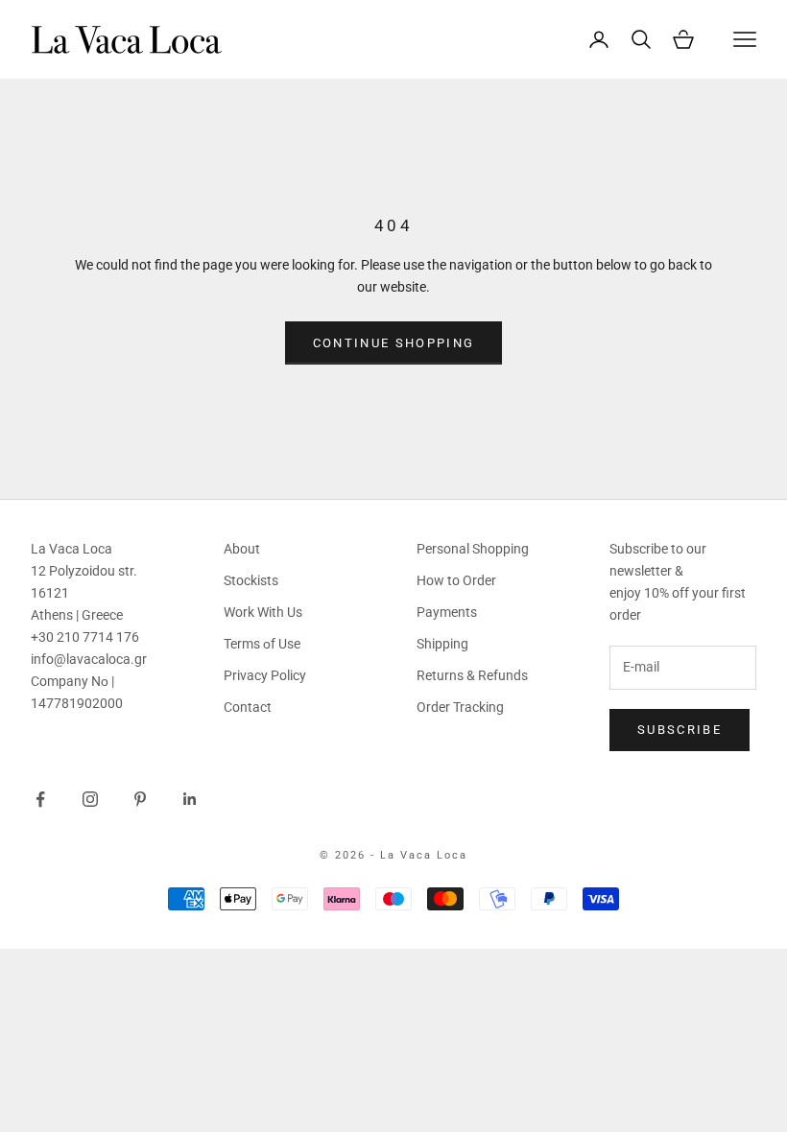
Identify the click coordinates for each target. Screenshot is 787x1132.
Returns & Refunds (472, 675)
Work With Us (263, 612)
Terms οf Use (262, 643)
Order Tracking (460, 707)
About (242, 548)
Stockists (251, 580)
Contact (248, 707)
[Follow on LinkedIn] (190, 799)
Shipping (442, 643)
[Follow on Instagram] (90, 799)
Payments (447, 612)
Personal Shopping (473, 548)
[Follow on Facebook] (40, 799)
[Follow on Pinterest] (140, 799)
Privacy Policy (265, 675)
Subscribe (679, 729)
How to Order (456, 580)
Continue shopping (394, 343)
